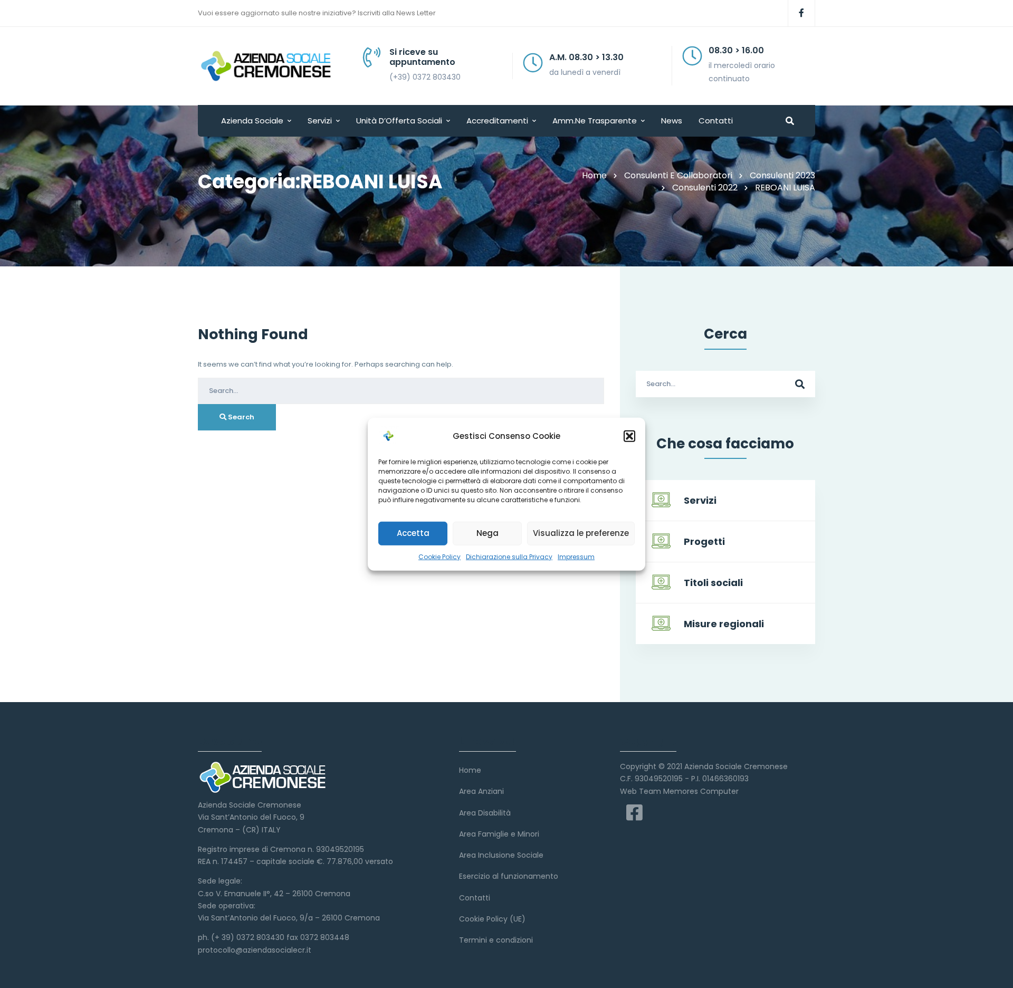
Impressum (576, 556)
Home (594, 175)
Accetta (413, 533)
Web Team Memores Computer (679, 791)
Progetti (704, 541)
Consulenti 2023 (782, 175)
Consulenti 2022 (705, 187)
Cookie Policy (439, 556)
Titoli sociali (713, 582)
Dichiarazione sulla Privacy (509, 556)
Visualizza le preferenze (581, 533)
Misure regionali (724, 623)
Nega (487, 533)
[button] (629, 435)
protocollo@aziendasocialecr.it (254, 950)
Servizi (700, 500)
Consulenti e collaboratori (678, 175)
